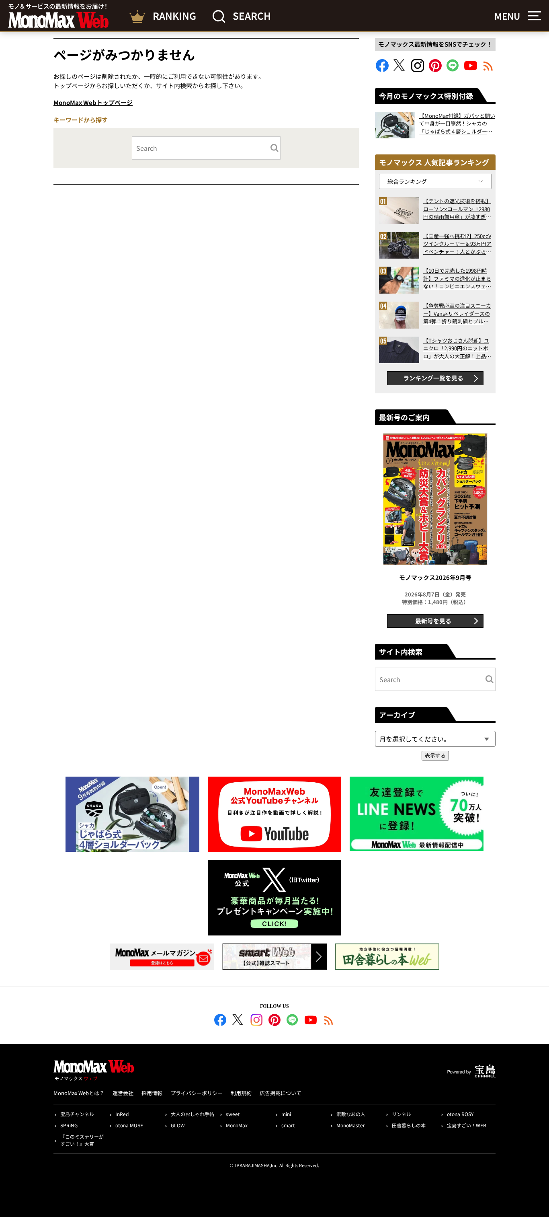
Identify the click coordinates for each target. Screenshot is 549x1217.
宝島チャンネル (77, 1113)
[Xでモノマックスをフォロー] (399, 69)
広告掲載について (280, 1093)
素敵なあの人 (350, 1113)
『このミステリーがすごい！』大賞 (82, 1140)
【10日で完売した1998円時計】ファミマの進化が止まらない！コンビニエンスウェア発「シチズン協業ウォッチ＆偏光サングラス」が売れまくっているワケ (457, 278)
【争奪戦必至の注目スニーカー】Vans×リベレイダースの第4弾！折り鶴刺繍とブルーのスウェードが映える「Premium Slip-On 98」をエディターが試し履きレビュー (457, 313)
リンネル (401, 1113)
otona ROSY (460, 1113)
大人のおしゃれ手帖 (192, 1113)
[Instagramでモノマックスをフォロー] (417, 69)
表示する (435, 755)
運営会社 (123, 1093)
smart (288, 1125)
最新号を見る (433, 621)
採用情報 (151, 1093)
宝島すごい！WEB (466, 1125)
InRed (122, 1113)
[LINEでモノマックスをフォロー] (453, 69)
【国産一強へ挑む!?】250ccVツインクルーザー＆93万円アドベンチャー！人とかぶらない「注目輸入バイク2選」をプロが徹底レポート (457, 244)
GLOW (178, 1125)
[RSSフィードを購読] (488, 69)
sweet (233, 1113)
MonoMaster (350, 1125)
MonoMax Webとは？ (78, 1093)
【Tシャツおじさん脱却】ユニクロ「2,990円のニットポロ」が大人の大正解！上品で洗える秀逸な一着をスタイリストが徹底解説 (457, 348)
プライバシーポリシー (196, 1093)
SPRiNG (69, 1125)
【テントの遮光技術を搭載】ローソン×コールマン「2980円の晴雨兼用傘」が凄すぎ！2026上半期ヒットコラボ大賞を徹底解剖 (457, 209)
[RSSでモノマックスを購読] (329, 1021)
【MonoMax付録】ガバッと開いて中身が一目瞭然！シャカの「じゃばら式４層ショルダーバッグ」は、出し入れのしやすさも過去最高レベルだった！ (457, 124)
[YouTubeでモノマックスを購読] (470, 69)
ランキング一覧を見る (433, 378)
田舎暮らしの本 (409, 1125)
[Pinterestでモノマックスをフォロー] (435, 69)
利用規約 (241, 1093)
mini (286, 1113)
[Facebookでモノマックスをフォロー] (382, 69)
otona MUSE (129, 1125)
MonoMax (237, 1125)
